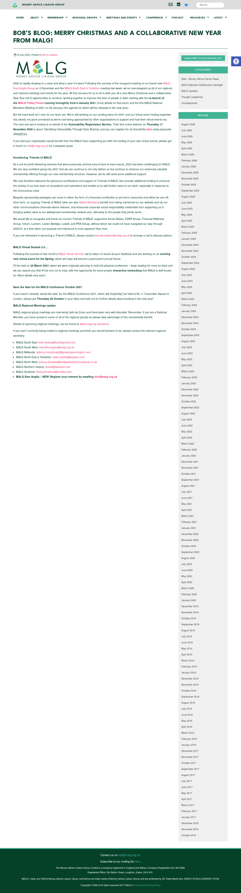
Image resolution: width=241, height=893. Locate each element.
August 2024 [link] (188, 269)
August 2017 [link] (188, 775)
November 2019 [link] (189, 612)
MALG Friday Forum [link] (31, 103)
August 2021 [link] (188, 485)
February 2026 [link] (189, 160)
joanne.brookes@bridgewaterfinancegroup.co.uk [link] (68, 362)
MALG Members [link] (88, 202)
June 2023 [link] (187, 353)
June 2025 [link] (187, 208)
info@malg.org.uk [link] (37, 146)
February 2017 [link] (189, 811)
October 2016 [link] (188, 835)
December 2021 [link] (189, 461)
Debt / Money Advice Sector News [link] (200, 79)
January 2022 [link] (188, 455)
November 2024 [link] (189, 250)
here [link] (149, 129)
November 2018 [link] (189, 684)
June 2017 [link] (187, 787)
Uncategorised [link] (189, 103)
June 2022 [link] (187, 425)
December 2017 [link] (189, 751)
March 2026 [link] (187, 154)
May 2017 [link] (186, 793)
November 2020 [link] (189, 540)
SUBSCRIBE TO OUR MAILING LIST (203, 58)
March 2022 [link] (187, 443)
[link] (236, 61)
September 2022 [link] (190, 407)
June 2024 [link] (187, 281)
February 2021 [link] (189, 522)
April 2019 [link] (186, 654)
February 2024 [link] (189, 305)
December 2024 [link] (189, 244)
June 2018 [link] (187, 714)
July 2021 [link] (186, 491)
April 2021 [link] (186, 510)
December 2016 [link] (189, 823)
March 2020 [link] (187, 588)
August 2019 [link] (188, 630)
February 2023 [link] (189, 377)
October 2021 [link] (188, 473)
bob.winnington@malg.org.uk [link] (112, 235)
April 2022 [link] (186, 437)
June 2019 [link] (187, 642)
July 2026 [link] (186, 130)
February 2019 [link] (189, 666)
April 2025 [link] (186, 220)
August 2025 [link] (188, 196)
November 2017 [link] (189, 757)
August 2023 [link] (188, 341)
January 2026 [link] (188, 166)
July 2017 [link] (186, 781)
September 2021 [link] (190, 479)
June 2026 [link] (187, 136)
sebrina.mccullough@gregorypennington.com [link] (63, 352)
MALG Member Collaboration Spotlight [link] (202, 85)
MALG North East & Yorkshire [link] (82, 88)
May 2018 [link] (186, 720)
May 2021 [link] (186, 504)
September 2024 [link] (190, 263)
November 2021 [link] (189, 467)
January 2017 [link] (188, 817)
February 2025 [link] (189, 232)
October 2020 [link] (188, 546)
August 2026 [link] (188, 124)
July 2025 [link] (186, 202)
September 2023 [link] (190, 335)
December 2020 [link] (189, 534)
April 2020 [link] (186, 582)
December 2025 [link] (189, 172)
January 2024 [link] (188, 311)
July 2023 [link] (186, 347)
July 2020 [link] (186, 564)
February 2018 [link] (189, 738)
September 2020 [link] (190, 552)
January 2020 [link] (188, 600)
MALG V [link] (63, 254)
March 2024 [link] (187, 299)
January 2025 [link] (188, 238)
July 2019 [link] (186, 636)
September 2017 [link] (190, 769)
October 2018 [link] (188, 690)
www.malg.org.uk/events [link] (94, 324)
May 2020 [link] (186, 576)
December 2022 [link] (189, 389)
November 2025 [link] (189, 178)
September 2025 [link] (190, 190)
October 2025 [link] (188, 184)
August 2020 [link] (188, 558)
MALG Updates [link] (49, 54)
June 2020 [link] (187, 570)
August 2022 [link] (188, 413)
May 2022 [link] (186, 431)
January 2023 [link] (188, 383)
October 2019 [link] (188, 618)
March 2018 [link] (187, 732)
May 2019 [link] (186, 648)
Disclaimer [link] (138, 885)
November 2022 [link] (189, 395)
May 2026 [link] (186, 142)
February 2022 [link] (189, 449)
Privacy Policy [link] (153, 885)
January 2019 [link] (188, 672)
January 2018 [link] (188, 745)
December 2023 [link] (189, 317)
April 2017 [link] (186, 799)
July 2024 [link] (186, 275)
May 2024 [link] (186, 287)
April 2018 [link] (186, 726)
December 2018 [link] (189, 678)
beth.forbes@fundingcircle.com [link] (57, 342)
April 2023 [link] (186, 365)
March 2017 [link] (187, 805)
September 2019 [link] (190, 624)
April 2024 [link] (186, 293)
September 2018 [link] (190, 696)
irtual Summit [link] (76, 254)
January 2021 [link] (188, 528)
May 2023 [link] (186, 359)
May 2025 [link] (186, 214)
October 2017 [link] (188, 763)
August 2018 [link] (188, 702)
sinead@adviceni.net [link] (57, 367)
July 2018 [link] (186, 708)
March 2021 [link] (187, 516)
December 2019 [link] (189, 606)
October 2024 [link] (188, 257)
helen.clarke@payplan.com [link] (69, 357)
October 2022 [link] (188, 401)
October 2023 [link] (188, 329)
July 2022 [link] (186, 419)
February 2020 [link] (189, 594)
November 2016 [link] (189, 829)
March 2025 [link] (187, 226)
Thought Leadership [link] (192, 97)
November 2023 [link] (189, 323)
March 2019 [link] (187, 660)
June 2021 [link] (187, 498)
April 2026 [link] (186, 148)
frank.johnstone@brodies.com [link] (54, 372)
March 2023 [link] (187, 371)
